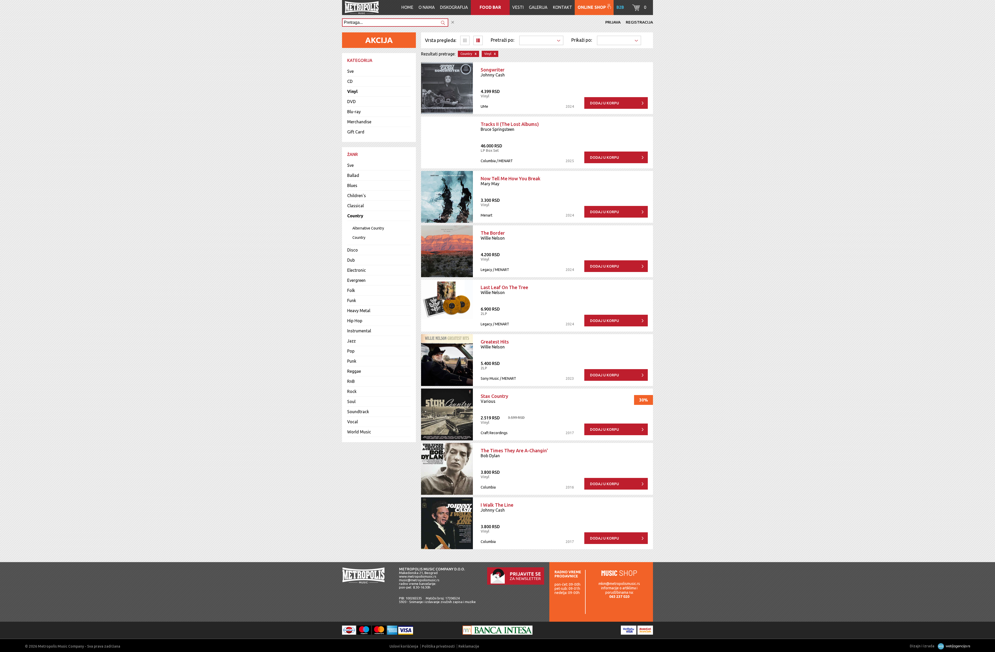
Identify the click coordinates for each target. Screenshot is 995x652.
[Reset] (452, 22)
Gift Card (355, 132)
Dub (351, 260)
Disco (352, 250)
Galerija (538, 7)
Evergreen (356, 280)
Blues (352, 185)
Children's (356, 195)
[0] (636, 9)
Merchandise (359, 121)
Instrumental (359, 330)
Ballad (353, 175)
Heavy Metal (358, 310)
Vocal (352, 421)
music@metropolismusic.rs (419, 580)
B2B (620, 7)
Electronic (356, 270)
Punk (351, 361)
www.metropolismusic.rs (417, 576)
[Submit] (442, 23)
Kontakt (562, 7)
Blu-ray (354, 111)
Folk (351, 290)
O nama (426, 7)
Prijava (613, 22)
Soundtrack (358, 411)
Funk (351, 300)
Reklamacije (468, 646)
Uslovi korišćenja (403, 646)
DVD (351, 101)
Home (407, 7)
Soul (351, 401)
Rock (352, 391)
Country (355, 215)
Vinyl (352, 91)
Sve (350, 71)
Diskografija (454, 7)
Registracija (639, 22)
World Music (359, 431)
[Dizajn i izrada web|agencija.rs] (952, 646)
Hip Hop (354, 320)
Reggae (354, 371)
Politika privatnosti (438, 646)
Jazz (351, 341)
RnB (351, 381)
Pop (350, 351)
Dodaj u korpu (604, 103)
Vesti (518, 7)
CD (350, 81)
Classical (355, 205)
